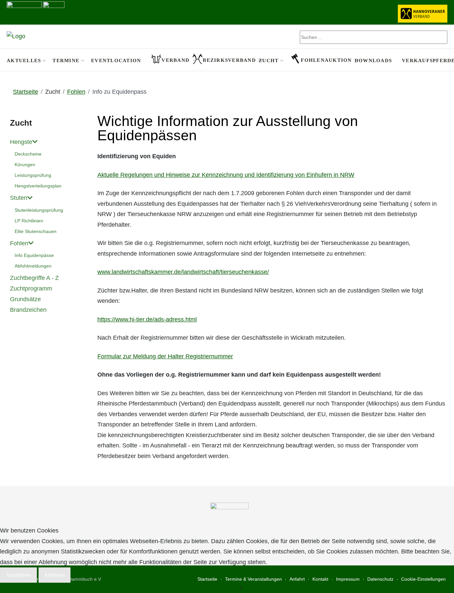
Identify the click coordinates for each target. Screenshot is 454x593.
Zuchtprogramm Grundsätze (31, 293)
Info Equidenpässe (34, 255)
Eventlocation (116, 60)
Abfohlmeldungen (33, 266)
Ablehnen (54, 575)
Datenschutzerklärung (210, 587)
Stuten (18, 197)
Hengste (21, 142)
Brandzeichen (28, 309)
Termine (66, 60)
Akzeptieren (18, 575)
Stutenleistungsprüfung (39, 210)
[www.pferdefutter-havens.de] (24, 11)
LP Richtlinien (29, 220)
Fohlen (19, 243)
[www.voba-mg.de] (53, 11)
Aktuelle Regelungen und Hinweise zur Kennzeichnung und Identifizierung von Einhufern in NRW (225, 175)
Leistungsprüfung (33, 175)
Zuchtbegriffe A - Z (34, 278)
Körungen (25, 164)
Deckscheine (28, 154)
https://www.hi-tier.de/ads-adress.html (147, 319)
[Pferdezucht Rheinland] (16, 36)
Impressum (259, 587)
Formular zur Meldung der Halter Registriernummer (165, 356)
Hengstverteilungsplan (38, 185)
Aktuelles (24, 60)
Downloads (373, 60)
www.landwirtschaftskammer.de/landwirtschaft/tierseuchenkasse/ (183, 272)
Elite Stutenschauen (36, 231)
